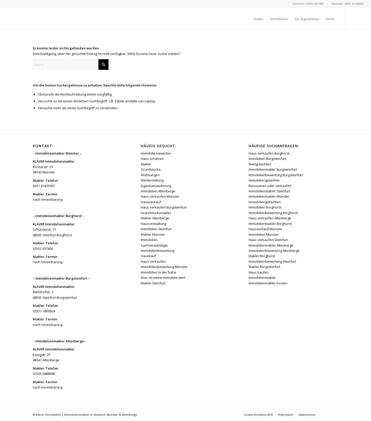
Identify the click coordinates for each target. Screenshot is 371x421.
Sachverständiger (154, 245)
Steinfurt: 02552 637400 (307, 4)
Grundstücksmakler (156, 212)
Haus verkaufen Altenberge (270, 218)
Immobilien (149, 239)
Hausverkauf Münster (265, 229)
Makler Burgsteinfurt (264, 266)
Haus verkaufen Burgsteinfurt (164, 207)
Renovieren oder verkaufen (270, 186)
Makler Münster (153, 234)
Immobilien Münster (264, 234)
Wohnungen (150, 175)
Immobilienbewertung (157, 250)
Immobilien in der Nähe (158, 272)
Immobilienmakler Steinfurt (269, 191)
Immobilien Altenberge (158, 191)
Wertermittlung (152, 180)
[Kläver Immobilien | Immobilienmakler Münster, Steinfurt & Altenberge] (45, 19)
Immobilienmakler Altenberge (271, 245)
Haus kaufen (259, 272)
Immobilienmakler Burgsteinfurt (273, 169)
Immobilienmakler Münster (269, 196)
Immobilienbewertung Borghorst (273, 212)
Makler (146, 164)
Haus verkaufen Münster (160, 196)
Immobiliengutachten (265, 202)
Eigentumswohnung (156, 186)
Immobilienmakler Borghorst (270, 223)
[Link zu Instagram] (360, 18)
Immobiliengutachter (264, 180)
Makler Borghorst (262, 256)
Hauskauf (148, 256)
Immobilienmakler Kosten (268, 283)
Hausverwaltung (153, 223)
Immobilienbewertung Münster (164, 266)
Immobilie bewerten (156, 153)
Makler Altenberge (155, 218)
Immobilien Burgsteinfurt (267, 158)
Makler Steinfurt (153, 283)
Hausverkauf (151, 202)
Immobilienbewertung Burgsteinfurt (276, 175)
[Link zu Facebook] (352, 18)
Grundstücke (151, 169)
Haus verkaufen (153, 261)
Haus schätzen (152, 158)
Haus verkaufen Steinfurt (268, 239)
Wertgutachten (260, 164)
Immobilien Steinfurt (156, 229)
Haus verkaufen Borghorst (269, 153)
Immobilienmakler (262, 277)
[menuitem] (258, 19)
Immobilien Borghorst (265, 207)
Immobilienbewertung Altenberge (274, 250)
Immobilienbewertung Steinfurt (272, 261)
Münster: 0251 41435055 (348, 4)
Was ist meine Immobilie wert (163, 277)
